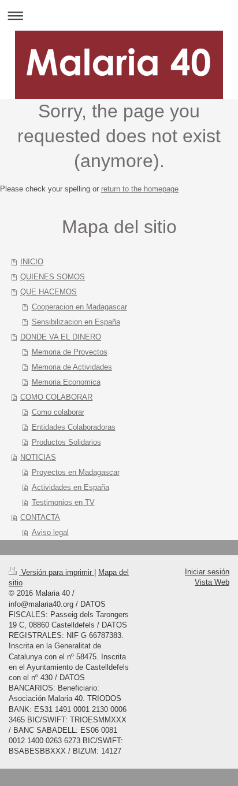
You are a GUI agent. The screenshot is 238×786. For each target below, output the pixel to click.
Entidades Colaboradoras (74, 427)
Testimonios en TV (63, 502)
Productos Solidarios (66, 442)
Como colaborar (58, 412)
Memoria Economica (66, 382)
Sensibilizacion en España (76, 322)
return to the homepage (139, 188)
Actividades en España (70, 487)
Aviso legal (50, 532)
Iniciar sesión (207, 571)
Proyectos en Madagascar (76, 472)
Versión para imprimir (56, 572)
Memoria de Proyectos (69, 352)
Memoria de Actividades (72, 367)
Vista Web (212, 582)
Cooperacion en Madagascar (79, 306)
